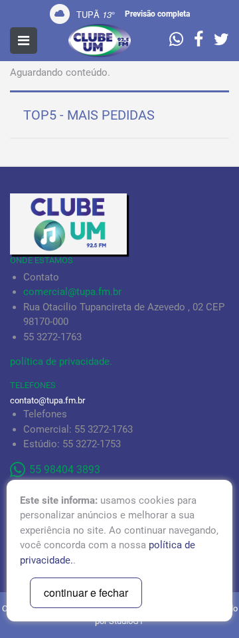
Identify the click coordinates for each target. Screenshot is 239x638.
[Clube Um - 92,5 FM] (99, 40)
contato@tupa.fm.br (47, 400)
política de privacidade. (61, 362)
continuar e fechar (86, 592)
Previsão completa (157, 14)
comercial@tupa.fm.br (72, 292)
